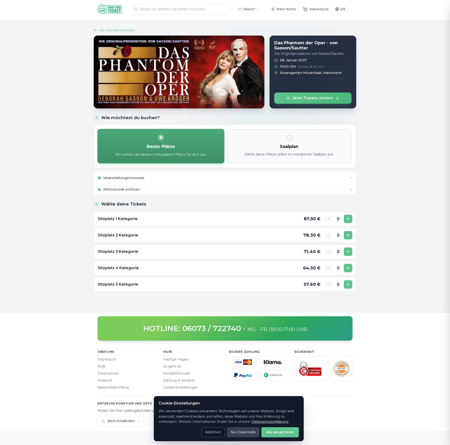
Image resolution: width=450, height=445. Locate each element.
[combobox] (180, 9)
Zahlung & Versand (178, 380)
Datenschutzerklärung (269, 421)
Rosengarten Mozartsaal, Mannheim (311, 73)
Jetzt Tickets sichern (312, 98)
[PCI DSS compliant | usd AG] (341, 369)
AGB (101, 366)
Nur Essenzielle (243, 432)
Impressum (107, 359)
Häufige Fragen (176, 359)
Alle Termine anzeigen (117, 30)
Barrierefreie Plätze (113, 387)
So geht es (172, 366)
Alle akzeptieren (280, 432)
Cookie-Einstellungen (180, 387)
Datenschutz (108, 373)
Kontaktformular (176, 373)
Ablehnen (213, 432)
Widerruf (105, 380)
